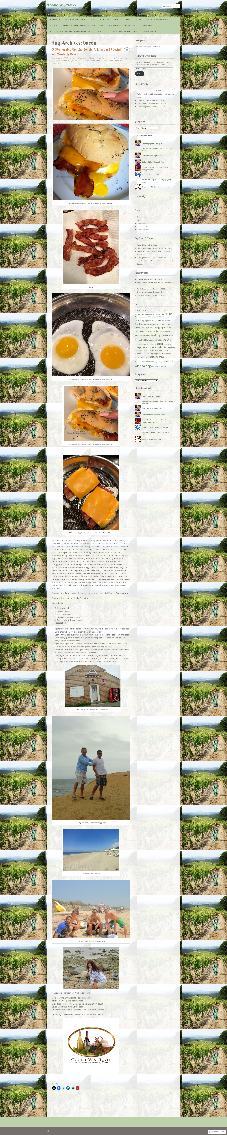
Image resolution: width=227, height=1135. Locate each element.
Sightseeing (171, 348)
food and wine (155, 324)
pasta (167, 339)
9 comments (121, 58)
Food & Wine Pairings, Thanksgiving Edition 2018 (154, 248)
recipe (138, 344)
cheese (156, 314)
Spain (160, 351)
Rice (149, 344)
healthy (148, 331)
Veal (143, 362)
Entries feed (141, 223)
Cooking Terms (146, 25)
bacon (74, 61)
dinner (138, 320)
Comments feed (143, 226)
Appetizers (54, 25)
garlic (164, 327)
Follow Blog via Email (145, 56)
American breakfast (62, 61)
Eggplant (148, 320)
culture (154, 317)
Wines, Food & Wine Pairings (157, 19)
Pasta (128, 19)
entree (156, 320)
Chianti (161, 314)
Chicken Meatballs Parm (156, 162)
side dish (162, 347)
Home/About (55, 19)
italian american (165, 332)
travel (162, 356)
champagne (149, 314)
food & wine (144, 324)
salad (160, 343)
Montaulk (105, 61)
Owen (144, 175)
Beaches (82, 61)
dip (143, 320)
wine (170, 361)
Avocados (154, 311)
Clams (148, 317)
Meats (102, 25)
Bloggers (161, 311)
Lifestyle (164, 335)
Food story (105, 19)
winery (153, 366)
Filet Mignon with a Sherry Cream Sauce (151, 258)
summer (138, 353)
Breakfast (91, 61)
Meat (171, 335)
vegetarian (149, 362)
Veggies (162, 362)
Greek (169, 327)
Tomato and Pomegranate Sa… (160, 175)
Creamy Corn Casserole (146, 103)
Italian (156, 331)
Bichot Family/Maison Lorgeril (124, 31)
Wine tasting (161, 366)
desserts (168, 317)
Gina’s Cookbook (149, 31)
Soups (138, 19)
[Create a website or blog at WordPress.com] (48, 1131)
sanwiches (114, 61)
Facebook (139, 196)
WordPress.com (143, 230)
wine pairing (143, 366)
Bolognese (167, 311)
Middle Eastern (148, 340)
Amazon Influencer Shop (75, 19)
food (137, 324)
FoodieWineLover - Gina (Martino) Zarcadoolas (92, 58)
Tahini (144, 354)
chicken (168, 313)
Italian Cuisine (140, 335)
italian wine (150, 335)
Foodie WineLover (61, 5)
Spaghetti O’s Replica (144, 91)
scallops (138, 347)
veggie (157, 362)
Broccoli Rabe (140, 314)
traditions (153, 356)
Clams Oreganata (143, 107)
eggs (98, 61)
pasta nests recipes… (149, 180)
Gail (143, 144)
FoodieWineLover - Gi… (150, 167)
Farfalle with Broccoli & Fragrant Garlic (150, 94)
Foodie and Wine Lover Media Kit (122, 25)
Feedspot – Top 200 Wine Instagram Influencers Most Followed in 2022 (78, 31)
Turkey (167, 357)
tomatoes (161, 353)
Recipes (144, 344)
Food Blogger (156, 327)
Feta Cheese (165, 321)
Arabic (149, 311)
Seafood (118, 19)
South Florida (144, 351)
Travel (92, 19)
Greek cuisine (140, 332)
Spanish (165, 351)
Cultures (160, 317)
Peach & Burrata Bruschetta (147, 245)
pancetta (158, 340)
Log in (139, 220)
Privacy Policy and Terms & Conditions (79, 25)
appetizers (140, 310)
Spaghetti (153, 350)
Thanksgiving (152, 354)
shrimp (153, 347)
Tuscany (138, 362)
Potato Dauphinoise (144, 100)
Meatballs (138, 340)
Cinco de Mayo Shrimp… (150, 148)
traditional (143, 357)
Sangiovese (167, 344)
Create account (142, 217)
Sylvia (144, 187)
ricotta (153, 344)
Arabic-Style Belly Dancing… (159, 187)
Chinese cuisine (140, 317)
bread (173, 311)
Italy (157, 335)
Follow (139, 74)
